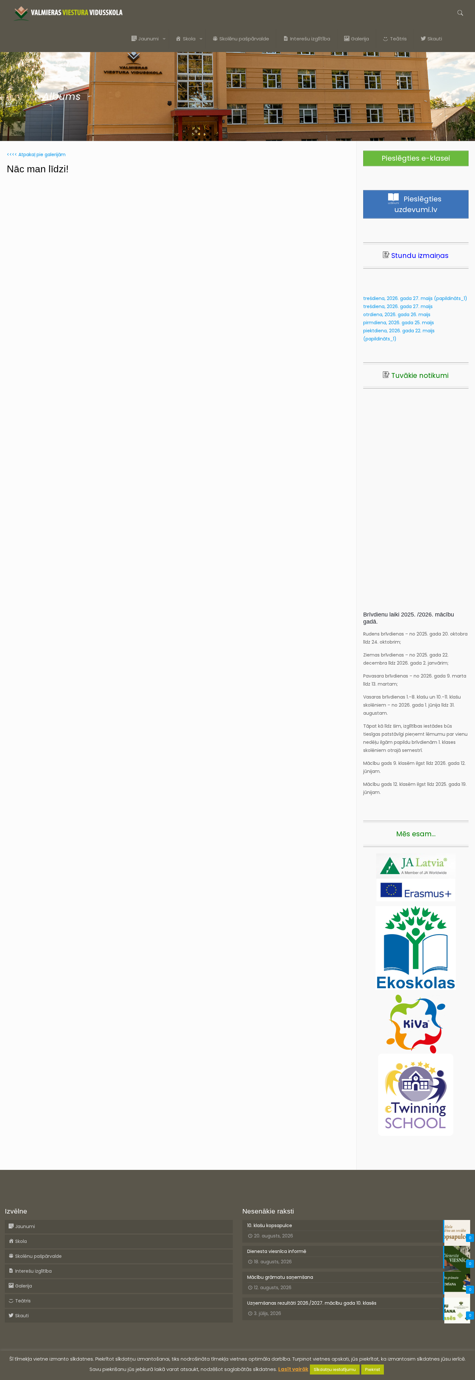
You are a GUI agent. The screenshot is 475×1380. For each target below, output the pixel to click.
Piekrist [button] (372, 1369)
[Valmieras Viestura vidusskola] (68, 13)
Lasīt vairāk (293, 1369)
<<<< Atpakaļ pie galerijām (36, 154)
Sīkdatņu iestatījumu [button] (335, 1369)
